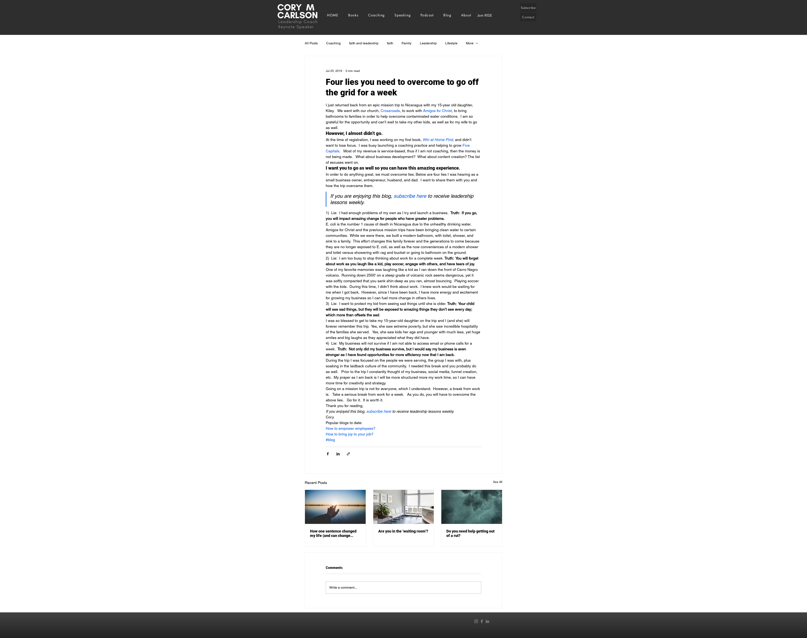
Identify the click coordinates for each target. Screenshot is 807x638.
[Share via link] (348, 454)
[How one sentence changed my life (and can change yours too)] (335, 507)
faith (390, 43)
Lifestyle (451, 43)
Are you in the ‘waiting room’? (403, 531)
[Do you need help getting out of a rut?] (471, 507)
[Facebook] (481, 621)
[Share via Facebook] (328, 454)
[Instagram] (476, 621)
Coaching (333, 43)
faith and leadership (363, 43)
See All (497, 482)
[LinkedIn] (487, 621)
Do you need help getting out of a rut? (470, 533)
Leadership (428, 43)
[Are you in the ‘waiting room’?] (403, 507)
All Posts (311, 43)
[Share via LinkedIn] (338, 454)
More (469, 43)
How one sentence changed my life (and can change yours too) (333, 533)
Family (406, 43)
